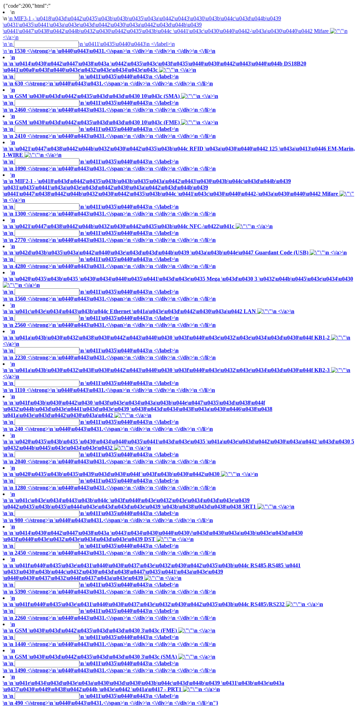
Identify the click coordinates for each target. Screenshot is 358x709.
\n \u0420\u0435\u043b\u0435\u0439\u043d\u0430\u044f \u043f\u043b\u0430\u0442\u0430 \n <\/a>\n (130, 481)
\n (6, 63)
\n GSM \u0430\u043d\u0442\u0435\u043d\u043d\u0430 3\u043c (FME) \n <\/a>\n (109, 637)
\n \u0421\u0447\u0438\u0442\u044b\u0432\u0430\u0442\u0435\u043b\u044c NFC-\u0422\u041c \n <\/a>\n (138, 233)
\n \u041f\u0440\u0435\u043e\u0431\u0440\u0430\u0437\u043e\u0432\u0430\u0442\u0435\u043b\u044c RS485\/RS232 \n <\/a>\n (163, 611)
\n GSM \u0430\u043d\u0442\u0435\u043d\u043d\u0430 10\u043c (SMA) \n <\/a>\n (110, 103)
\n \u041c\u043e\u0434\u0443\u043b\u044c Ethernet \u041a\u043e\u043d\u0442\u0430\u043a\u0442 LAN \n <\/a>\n (148, 318)
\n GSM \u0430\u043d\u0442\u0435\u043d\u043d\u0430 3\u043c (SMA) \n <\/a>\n (109, 663)
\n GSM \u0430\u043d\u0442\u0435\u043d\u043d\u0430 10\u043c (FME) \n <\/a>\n (110, 129)
